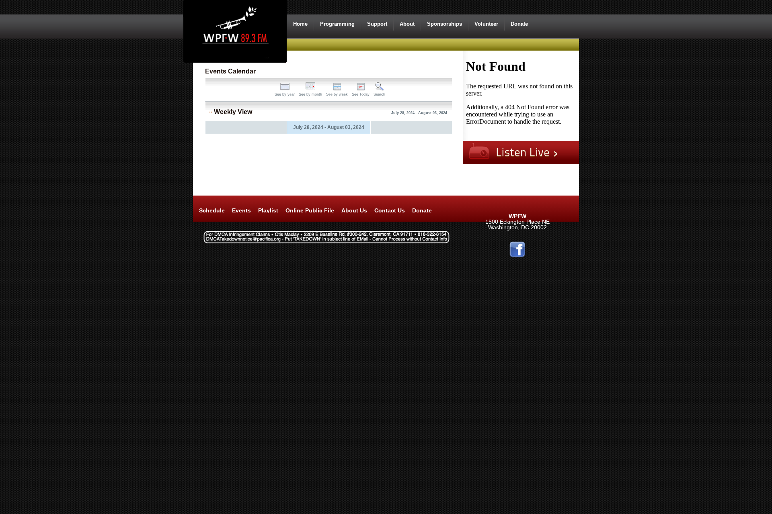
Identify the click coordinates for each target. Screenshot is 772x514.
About (407, 24)
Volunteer (486, 24)
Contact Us (389, 210)
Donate (519, 24)
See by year (285, 94)
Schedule (212, 210)
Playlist (268, 210)
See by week (337, 94)
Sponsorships (444, 24)
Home (300, 24)
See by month (310, 94)
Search (379, 94)
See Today (361, 94)
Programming (337, 24)
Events (241, 210)
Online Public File (309, 210)
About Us (354, 210)
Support (377, 24)
